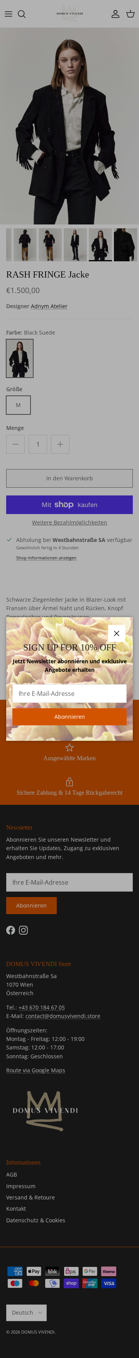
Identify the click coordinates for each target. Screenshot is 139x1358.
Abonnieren (69, 716)
